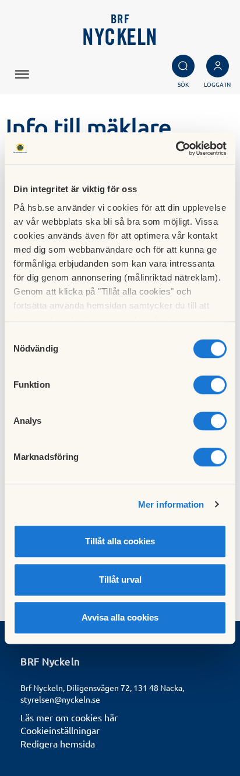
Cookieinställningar (60, 730)
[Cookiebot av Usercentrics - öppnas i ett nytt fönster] (176, 148)
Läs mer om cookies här (69, 717)
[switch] (210, 384)
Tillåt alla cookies (120, 541)
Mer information (171, 504)
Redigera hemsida (57, 743)
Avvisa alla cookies (120, 617)
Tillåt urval (120, 579)
